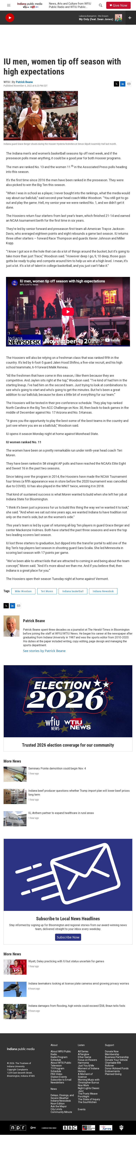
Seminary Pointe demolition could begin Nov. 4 (57, 768)
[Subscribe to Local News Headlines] (68, 875)
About (54, 1045)
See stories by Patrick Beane (44, 651)
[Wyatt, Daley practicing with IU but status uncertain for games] (15, 967)
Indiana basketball (73, 591)
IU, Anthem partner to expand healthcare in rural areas (61, 813)
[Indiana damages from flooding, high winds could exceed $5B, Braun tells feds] (15, 1011)
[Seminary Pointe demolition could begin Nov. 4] (15, 774)
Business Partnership (117, 1057)
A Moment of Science (85, 1075)
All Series (83, 1051)
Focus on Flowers (87, 1060)
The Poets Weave (88, 1093)
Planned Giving (113, 1074)
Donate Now (112, 1051)
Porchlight (83, 1096)
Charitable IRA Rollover (113, 1064)
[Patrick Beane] (11, 626)
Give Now (120, 5)
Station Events (59, 1077)
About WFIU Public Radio (61, 1053)
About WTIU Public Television (61, 1064)
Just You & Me (86, 1065)
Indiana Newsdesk (103, 591)
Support (109, 1045)
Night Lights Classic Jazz (88, 1089)
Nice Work (83, 1085)
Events (82, 1109)
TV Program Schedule (57, 1070)
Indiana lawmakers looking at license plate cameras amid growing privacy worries (78, 983)
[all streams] (131, 18)
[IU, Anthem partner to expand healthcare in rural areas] (15, 818)
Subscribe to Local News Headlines (68, 918)
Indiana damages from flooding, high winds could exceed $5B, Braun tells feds (76, 1005)
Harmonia (83, 1063)
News (54, 1089)
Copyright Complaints (17, 1069)
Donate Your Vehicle (116, 1060)
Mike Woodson (23, 591)
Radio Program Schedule (59, 1058)
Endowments (112, 1071)
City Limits (56, 1109)
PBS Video (56, 1074)
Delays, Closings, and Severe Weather (62, 1096)
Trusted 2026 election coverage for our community (68, 745)
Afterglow (83, 1054)
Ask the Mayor (59, 1106)
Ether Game (84, 1057)
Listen (81, 1045)
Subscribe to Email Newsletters (61, 1081)
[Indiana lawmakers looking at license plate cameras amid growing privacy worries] (15, 989)
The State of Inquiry (89, 1099)
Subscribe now (68, 937)
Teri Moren (47, 591)
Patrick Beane (24, 82)
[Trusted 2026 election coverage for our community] (68, 701)
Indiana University (16, 1066)
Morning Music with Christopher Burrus (89, 1081)
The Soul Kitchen (87, 1102)
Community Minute (61, 1112)
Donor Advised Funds (117, 1068)
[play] (10, 18)
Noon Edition (58, 1103)
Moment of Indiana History (88, 1070)
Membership (112, 1054)
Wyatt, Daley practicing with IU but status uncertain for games (66, 961)
